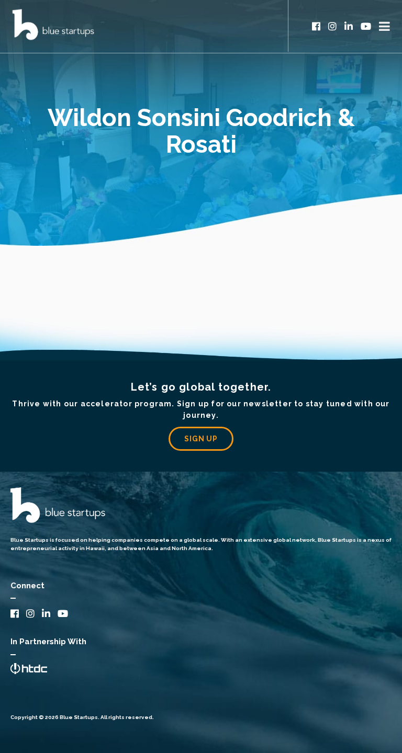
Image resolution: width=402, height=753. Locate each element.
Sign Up (201, 439)
